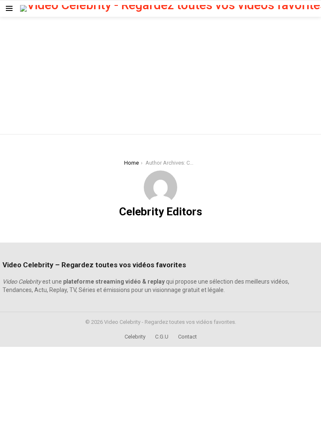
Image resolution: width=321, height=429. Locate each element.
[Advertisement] (160, 75)
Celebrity (135, 336)
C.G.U (161, 336)
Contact (187, 336)
